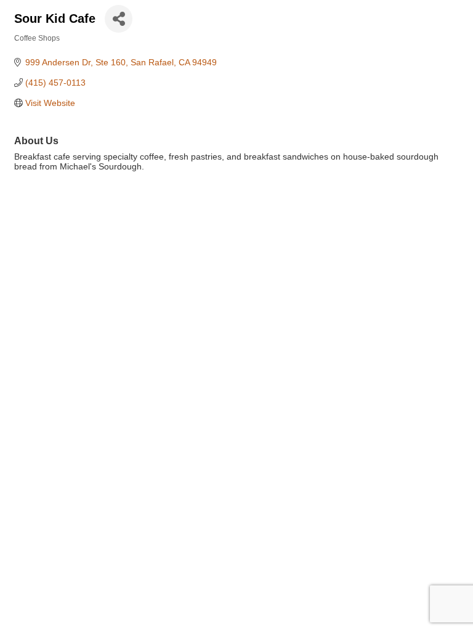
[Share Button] (118, 19)
